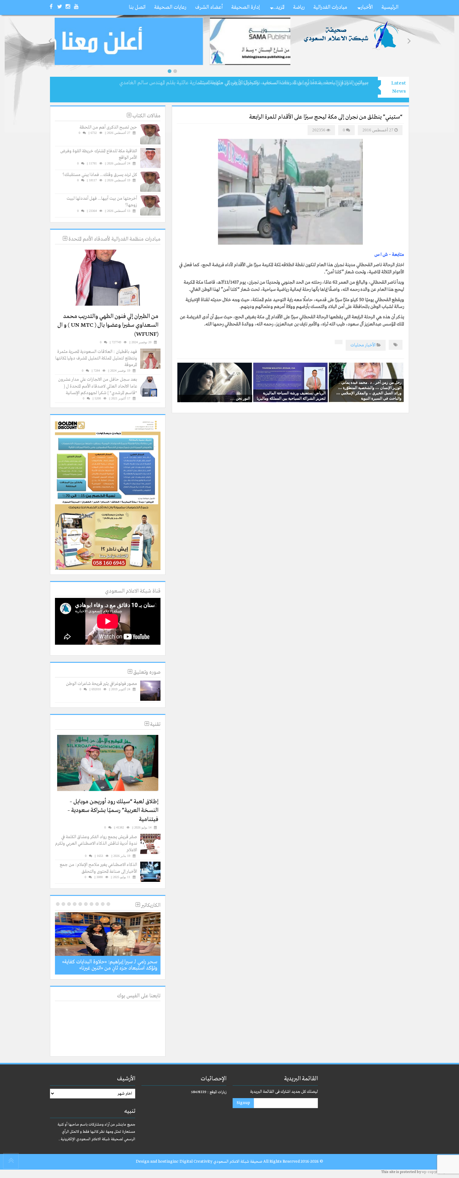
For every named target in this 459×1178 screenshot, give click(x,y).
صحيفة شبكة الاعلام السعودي (237, 1161)
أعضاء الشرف (209, 7)
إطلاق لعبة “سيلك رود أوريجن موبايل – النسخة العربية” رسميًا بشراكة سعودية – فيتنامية (112, 810)
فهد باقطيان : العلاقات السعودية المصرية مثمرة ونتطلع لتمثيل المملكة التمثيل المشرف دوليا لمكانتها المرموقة (96, 358)
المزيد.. (278, 7)
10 (58, 904)
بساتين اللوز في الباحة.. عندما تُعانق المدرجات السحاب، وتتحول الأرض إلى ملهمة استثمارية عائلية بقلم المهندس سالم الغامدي (243, 83)
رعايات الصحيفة (170, 7)
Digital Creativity (196, 1161)
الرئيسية (390, 7)
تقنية (154, 724)
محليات (357, 345)
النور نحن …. (240, 398)
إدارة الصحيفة (245, 7)
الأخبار (367, 7)
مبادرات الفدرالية (330, 7)
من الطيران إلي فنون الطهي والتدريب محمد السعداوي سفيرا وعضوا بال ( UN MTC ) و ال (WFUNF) (107, 325)
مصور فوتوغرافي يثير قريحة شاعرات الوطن (101, 684)
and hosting (161, 1161)
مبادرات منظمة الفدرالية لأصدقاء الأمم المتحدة (113, 239)
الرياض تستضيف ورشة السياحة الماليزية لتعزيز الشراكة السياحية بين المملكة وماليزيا (291, 395)
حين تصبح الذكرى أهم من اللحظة (108, 127)
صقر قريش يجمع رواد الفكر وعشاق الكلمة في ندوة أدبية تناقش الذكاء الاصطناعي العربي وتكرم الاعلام (96, 843)
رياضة (299, 7)
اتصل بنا (137, 7)
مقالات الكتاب (145, 116)
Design (142, 1161)
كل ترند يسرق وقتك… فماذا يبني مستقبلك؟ (99, 175)
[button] (169, 71)
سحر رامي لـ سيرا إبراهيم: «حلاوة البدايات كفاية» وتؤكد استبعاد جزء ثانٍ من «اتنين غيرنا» (109, 965)
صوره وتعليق (146, 672)
